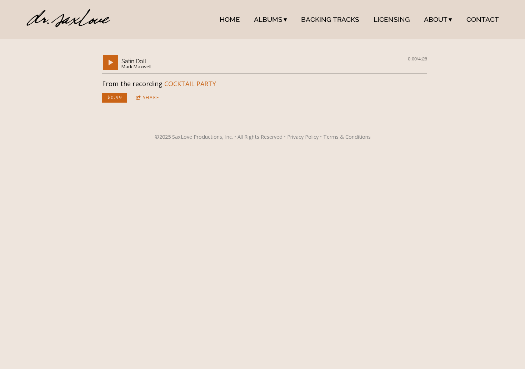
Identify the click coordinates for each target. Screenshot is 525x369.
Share (151, 97)
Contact (482, 19)
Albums (268, 19)
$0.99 (115, 97)
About (436, 19)
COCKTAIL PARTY (190, 83)
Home (230, 19)
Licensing (392, 19)
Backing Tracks (330, 19)
